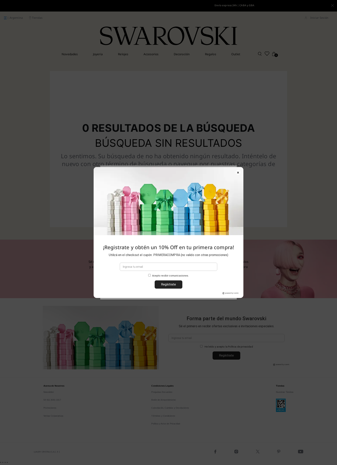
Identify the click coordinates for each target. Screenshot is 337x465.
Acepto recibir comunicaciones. (170, 275)
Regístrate (168, 284)
